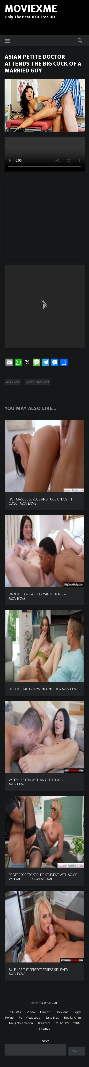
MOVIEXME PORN (68, 1023)
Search (45, 1041)
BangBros (52, 1017)
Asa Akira (12, 382)
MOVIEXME (50, 1003)
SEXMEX (16, 1012)
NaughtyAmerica (37, 382)
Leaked (45, 1012)
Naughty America (21, 1023)
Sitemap (44, 1028)
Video (31, 1012)
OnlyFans (61, 1012)
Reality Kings (73, 1017)
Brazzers (44, 1023)
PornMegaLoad (29, 1017)
